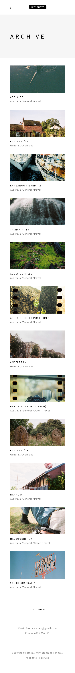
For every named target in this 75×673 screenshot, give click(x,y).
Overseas (27, 145)
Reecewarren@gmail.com (41, 628)
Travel (37, 101)
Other (37, 410)
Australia (15, 101)
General (27, 101)
